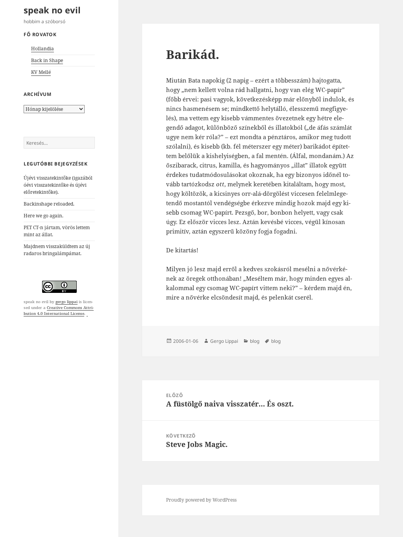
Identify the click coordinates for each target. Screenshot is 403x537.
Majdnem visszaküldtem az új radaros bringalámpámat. (57, 250)
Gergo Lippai (224, 341)
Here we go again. (43, 215)
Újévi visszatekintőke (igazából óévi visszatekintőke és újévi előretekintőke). (58, 185)
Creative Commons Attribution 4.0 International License (59, 310)
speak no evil (52, 10)
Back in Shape (47, 60)
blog (254, 341)
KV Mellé (41, 72)
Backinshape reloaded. (49, 203)
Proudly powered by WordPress (201, 500)
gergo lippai (66, 301)
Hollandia (42, 48)
